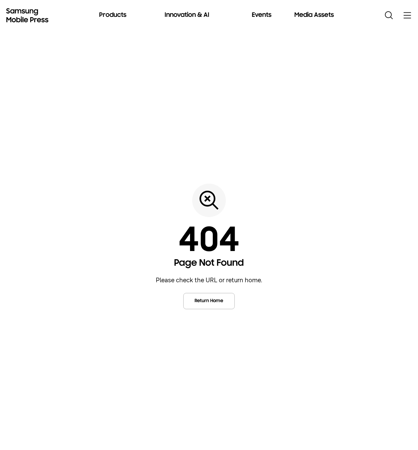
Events (261, 15)
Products (112, 15)
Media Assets (314, 15)
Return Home (209, 300)
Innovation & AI (187, 15)
